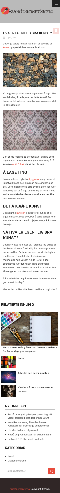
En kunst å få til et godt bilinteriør (26, 439)
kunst (6, 47)
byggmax (34, 179)
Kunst (11, 456)
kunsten (20, 212)
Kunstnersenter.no (20, 489)
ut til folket (18, 164)
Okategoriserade (17, 460)
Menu (56, 3)
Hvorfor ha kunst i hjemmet (23, 430)
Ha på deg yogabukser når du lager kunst (30, 434)
